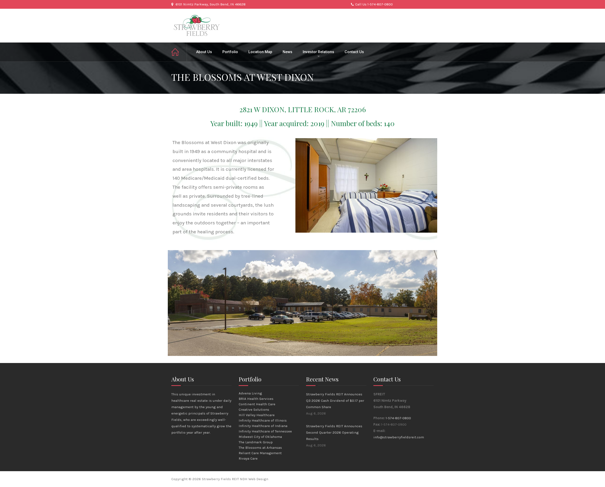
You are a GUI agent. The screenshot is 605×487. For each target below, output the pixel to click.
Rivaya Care (248, 458)
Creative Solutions (254, 409)
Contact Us (354, 52)
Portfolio (230, 52)
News (287, 52)
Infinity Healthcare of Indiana (263, 426)
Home (179, 52)
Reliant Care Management (260, 453)
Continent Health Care (257, 404)
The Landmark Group (256, 442)
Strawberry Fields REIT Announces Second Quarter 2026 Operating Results (334, 432)
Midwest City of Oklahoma (260, 437)
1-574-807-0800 (398, 418)
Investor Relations (318, 52)
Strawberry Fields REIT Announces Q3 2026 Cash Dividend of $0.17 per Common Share (335, 400)
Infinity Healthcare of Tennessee (265, 431)
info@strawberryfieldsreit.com (398, 437)
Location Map (260, 52)
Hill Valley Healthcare (257, 415)
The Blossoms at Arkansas (260, 447)
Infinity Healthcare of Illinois (263, 420)
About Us (204, 52)
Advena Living (250, 393)
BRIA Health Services (256, 399)
